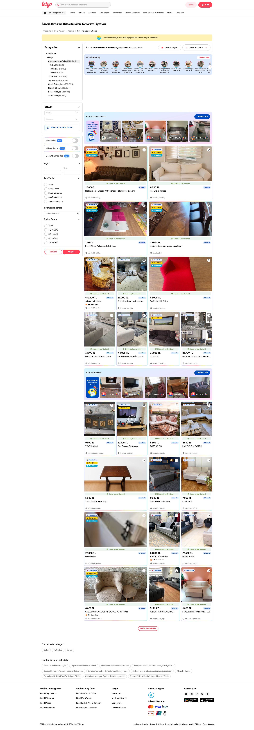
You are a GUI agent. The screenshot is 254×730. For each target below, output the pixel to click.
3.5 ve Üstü (53, 234)
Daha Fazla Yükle (148, 628)
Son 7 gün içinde (55, 197)
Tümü (50, 184)
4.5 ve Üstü (53, 243)
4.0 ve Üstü (53, 238)
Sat (207, 4)
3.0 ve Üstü (53, 230)
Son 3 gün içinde (55, 193)
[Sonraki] (210, 67)
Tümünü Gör (204, 58)
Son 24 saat (53, 189)
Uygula (71, 252)
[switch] (75, 140)
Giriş (191, 4)
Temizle (53, 252)
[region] (148, 67)
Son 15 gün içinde (55, 201)
